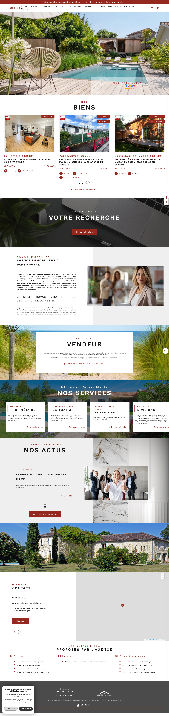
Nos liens (107, 703)
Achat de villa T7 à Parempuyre (135, 672)
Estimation (45, 7)
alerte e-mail (114, 7)
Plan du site (88, 703)
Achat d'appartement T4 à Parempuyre (138, 675)
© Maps (152, 642)
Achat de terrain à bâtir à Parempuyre (33, 675)
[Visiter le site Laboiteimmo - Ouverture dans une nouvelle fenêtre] (84, 710)
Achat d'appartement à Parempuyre (32, 672)
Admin (103, 703)
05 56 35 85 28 (19, 600)
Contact (166, 200)
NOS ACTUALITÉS (131, 7)
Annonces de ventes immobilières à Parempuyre (85, 664)
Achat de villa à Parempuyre (28, 668)
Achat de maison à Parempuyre (30, 664)
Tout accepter (26, 709)
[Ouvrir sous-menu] (38, 6)
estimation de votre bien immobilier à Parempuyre (38, 313)
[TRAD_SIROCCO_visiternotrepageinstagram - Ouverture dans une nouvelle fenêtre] (20, 635)
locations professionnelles (81, 7)
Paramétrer (11, 709)
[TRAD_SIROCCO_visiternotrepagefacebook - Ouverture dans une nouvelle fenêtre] (14, 635)
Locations (59, 7)
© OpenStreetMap (160, 642)
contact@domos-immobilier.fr (26, 606)
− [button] (163, 580)
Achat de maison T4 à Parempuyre (137, 664)
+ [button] (163, 577)
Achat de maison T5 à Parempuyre (137, 668)
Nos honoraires (80, 703)
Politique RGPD (114, 703)
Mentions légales (96, 703)
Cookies (121, 703)
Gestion (101, 7)
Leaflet (146, 642)
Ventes (34, 7)
